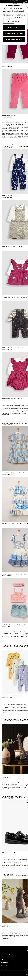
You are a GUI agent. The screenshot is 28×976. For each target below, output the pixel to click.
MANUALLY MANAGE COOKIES (14, 39)
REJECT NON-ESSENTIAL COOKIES (14, 33)
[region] (14, 24)
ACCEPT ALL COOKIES (14, 27)
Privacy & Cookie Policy (8, 23)
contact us (8, 411)
